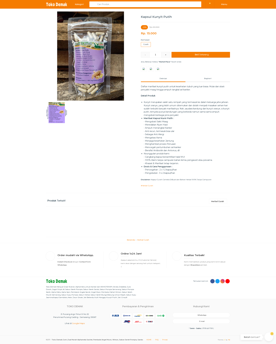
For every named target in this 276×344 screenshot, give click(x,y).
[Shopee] (158, 69)
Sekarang (202, 54)
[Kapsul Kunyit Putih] (90, 56)
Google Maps (78, 323)
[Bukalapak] (151, 69)
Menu (224, 4)
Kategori (79, 4)
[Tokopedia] (144, 69)
